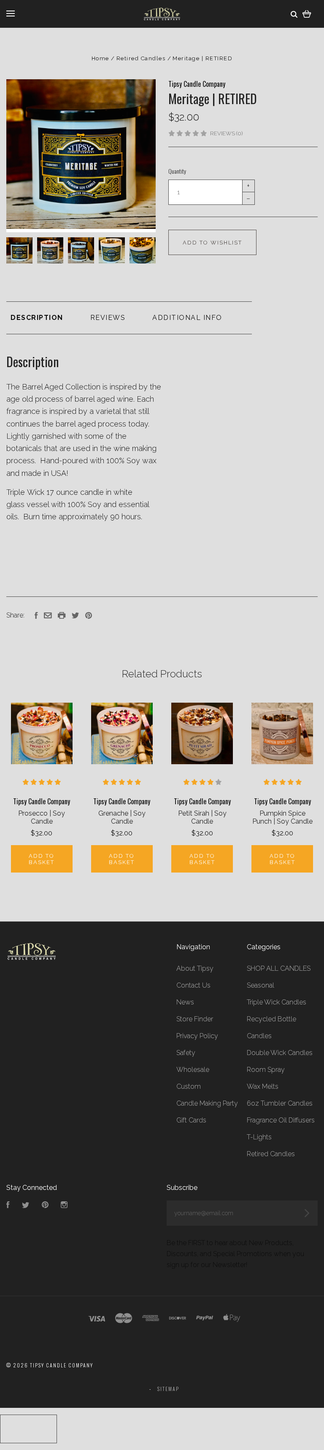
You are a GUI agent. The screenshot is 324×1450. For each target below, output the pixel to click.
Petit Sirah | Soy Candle (202, 817)
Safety (185, 1053)
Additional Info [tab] (187, 318)
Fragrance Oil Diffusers (281, 1120)
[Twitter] (26, 1206)
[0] (306, 14)
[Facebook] (8, 1206)
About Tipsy (194, 968)
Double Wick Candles (280, 1053)
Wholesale (192, 1070)
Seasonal (260, 985)
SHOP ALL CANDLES (278, 968)
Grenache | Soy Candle (122, 817)
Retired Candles (271, 1154)
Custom (188, 1086)
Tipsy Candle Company (196, 84)
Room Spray (266, 1070)
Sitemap (168, 1388)
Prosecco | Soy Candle (41, 817)
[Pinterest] (45, 1206)
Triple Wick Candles (276, 1002)
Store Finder (194, 1019)
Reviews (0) (226, 133)
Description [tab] (37, 318)
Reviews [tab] (108, 318)
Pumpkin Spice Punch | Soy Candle (282, 817)
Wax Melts (262, 1086)
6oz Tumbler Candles (280, 1103)
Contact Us (193, 985)
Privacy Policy (197, 1036)
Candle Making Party (207, 1103)
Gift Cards (191, 1120)
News (185, 1002)
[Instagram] (64, 1206)
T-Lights (259, 1137)
